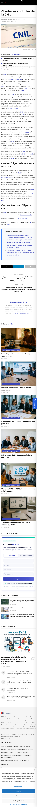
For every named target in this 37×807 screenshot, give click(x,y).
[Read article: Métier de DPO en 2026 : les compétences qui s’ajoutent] (18, 475)
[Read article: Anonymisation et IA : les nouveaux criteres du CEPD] (18, 509)
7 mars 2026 (13, 618)
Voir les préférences (18, 801)
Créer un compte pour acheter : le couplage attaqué (15, 746)
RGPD (12, 158)
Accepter (18, 791)
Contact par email (27, 555)
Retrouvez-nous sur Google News (21, 313)
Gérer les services (18, 786)
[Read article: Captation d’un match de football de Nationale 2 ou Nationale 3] (5, 601)
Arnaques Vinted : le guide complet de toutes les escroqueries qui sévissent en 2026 (13, 660)
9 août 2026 (5, 358)
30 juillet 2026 (5, 426)
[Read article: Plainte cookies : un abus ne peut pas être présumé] (18, 407)
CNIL (7, 8)
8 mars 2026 (21, 19)
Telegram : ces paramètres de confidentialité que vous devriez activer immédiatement (20, 681)
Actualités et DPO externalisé (11, 350)
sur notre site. (23, 219)
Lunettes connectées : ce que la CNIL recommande (15, 760)
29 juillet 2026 (5, 493)
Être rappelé (12, 555)
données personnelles (16, 79)
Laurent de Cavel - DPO (9, 19)
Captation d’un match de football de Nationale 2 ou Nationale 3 (22, 601)
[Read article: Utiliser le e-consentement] (5, 609)
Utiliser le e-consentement (18, 608)
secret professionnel (12, 108)
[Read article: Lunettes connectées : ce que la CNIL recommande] (18, 374)
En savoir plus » (5, 738)
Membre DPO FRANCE (18, 315)
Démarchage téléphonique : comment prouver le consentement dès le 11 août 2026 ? (21, 697)
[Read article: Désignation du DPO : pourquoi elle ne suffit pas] (18, 441)
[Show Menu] (2, 2)
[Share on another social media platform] (30, 266)
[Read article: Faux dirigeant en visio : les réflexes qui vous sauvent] (18, 340)
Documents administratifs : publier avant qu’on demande (17, 749)
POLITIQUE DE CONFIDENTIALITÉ (18, 804)
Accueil (3, 8)
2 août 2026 (5, 392)
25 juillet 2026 (5, 527)
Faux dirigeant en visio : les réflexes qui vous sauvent (15, 752)
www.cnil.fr (29, 154)
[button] (34, 770)
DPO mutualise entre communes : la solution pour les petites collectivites (22, 615)
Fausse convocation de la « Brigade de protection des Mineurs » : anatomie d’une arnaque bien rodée (19, 673)
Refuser (18, 796)
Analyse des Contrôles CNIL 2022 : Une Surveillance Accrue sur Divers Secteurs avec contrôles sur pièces (20, 252)
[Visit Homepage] (6, 2)
